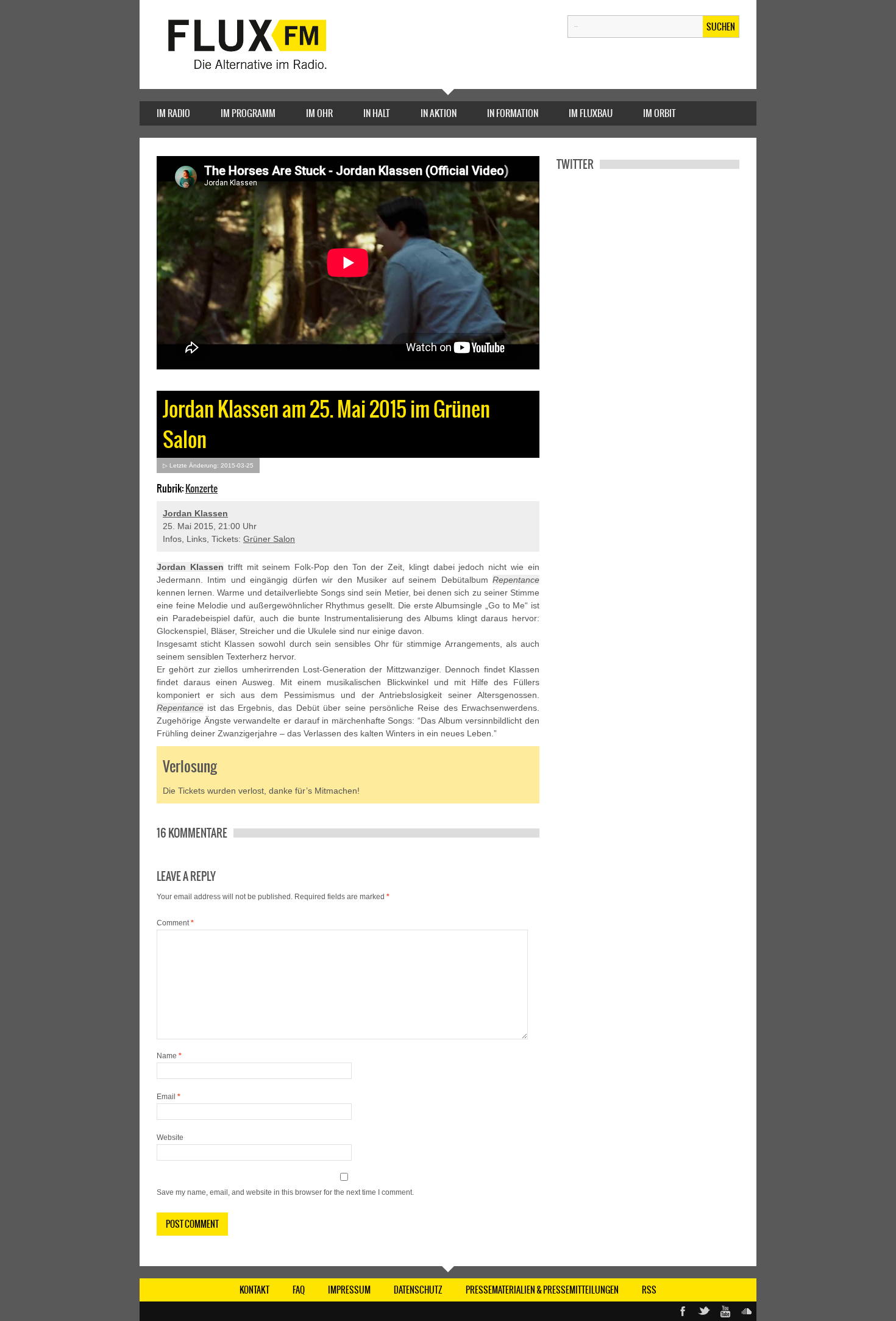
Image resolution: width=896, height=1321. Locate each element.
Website (170, 1137)
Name (169, 1056)
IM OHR (319, 113)
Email (168, 1096)
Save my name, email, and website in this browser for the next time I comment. (285, 1192)
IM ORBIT (659, 113)
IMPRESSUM (349, 1290)
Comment (175, 923)
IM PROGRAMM (248, 113)
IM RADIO (173, 113)
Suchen (720, 27)
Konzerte (201, 488)
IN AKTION (439, 113)
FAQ (299, 1290)
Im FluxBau (591, 113)
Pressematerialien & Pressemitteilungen (542, 1290)
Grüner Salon (269, 539)
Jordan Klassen (195, 513)
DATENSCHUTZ (418, 1290)
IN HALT (376, 113)
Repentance (515, 580)
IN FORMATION (512, 113)
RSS (649, 1290)
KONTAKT (254, 1290)
